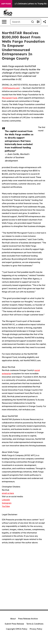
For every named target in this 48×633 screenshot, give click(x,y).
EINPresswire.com (11, 88)
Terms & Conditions (34, 624)
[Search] (32, 21)
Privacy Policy (36, 629)
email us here (8, 493)
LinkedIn (6, 500)
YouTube (6, 506)
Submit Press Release (14, 624)
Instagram (6, 503)
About (13, 618)
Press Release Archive (28, 618)
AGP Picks (6, 4)
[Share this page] (44, 21)
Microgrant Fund (9, 98)
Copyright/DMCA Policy (16, 629)
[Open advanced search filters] (38, 21)
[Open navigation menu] (4, 21)
